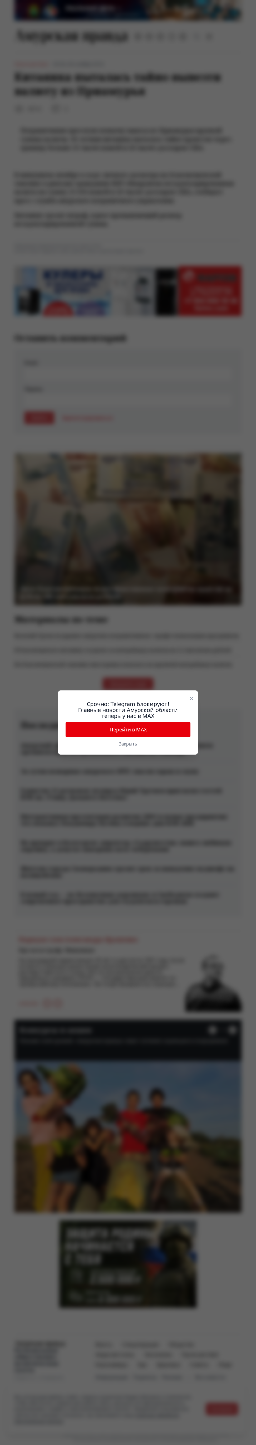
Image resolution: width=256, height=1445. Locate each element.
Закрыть (128, 744)
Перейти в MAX (128, 729)
